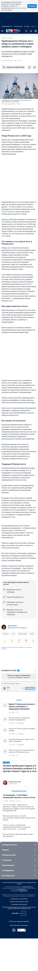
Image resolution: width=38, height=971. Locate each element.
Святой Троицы (8, 211)
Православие (23, 633)
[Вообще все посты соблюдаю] (4, 589)
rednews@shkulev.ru (27, 887)
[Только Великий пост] (4, 597)
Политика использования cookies (19, 901)
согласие (19, 8)
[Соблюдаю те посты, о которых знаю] (4, 602)
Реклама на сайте (9, 855)
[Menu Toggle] (2, 31)
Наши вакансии (8, 865)
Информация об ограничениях (19, 899)
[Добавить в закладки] (29, 67)
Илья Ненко (12, 626)
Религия (5, 633)
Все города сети (8, 875)
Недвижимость (6, 26)
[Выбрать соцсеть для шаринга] (34, 67)
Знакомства (18, 26)
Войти (8, 689)
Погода (27, 26)
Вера (31, 633)
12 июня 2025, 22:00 (7, 60)
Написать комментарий (15, 67)
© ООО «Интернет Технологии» (19, 925)
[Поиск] (26, 31)
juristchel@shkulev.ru (21, 889)
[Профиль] (35, 31)
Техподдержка (8, 870)
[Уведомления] (31, 31)
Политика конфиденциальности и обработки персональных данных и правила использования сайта (19, 907)
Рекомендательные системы (19, 904)
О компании (6, 860)
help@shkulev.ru (23, 891)
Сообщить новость (9, 845)
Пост (13, 633)
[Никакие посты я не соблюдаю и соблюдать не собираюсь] (4, 610)
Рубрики (5, 850)
